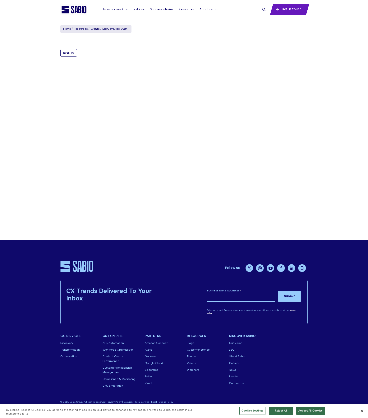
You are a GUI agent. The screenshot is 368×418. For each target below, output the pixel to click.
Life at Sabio (237, 356)
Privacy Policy (114, 402)
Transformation (70, 350)
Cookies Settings (252, 411)
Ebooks (191, 356)
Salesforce (152, 370)
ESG (232, 350)
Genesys (150, 356)
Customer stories (198, 350)
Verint (148, 383)
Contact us (236, 383)
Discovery (66, 343)
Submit (289, 296)
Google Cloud (154, 363)
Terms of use (142, 402)
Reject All (281, 411)
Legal (154, 402)
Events (95, 29)
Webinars (193, 370)
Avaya (148, 350)
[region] (184, 411)
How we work (113, 9)
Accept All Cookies (310, 411)
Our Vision (235, 343)
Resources (186, 9)
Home (67, 29)
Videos (191, 363)
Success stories (161, 9)
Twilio (148, 376)
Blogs (190, 343)
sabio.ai (139, 9)
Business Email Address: (224, 291)
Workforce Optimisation (118, 350)
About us (206, 9)
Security (128, 402)
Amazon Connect (156, 343)
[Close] (362, 411)
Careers (234, 363)
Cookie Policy (166, 402)
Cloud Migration (113, 386)
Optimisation (68, 356)
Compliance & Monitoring (119, 379)
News (232, 370)
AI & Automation (113, 343)
